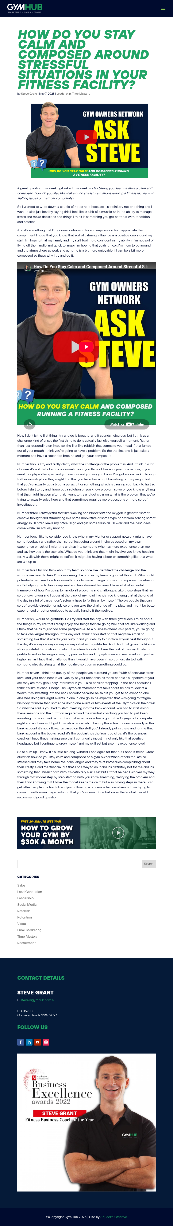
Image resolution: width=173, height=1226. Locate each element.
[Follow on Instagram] (46, 1042)
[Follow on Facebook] (20, 1042)
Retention (24, 917)
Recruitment (26, 943)
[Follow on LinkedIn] (29, 1042)
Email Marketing (29, 930)
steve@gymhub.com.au (38, 1000)
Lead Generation (29, 892)
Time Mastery (81, 93)
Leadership (64, 93)
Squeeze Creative (113, 1217)
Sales (21, 885)
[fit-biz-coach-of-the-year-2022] (86, 1190)
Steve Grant (29, 93)
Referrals (23, 911)
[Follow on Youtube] (37, 1042)
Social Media (26, 905)
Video (21, 924)
